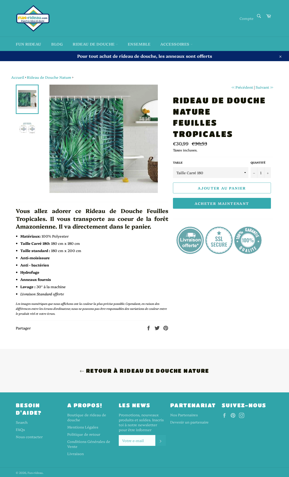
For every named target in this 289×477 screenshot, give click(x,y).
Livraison (75, 453)
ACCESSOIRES (175, 43)
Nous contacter (29, 436)
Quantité (258, 162)
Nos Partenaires (184, 414)
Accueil (17, 77)
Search (22, 422)
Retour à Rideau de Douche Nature (146, 371)
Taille (178, 162)
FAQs (20, 429)
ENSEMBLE (139, 43)
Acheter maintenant (222, 203)
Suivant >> (264, 87)
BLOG (57, 43)
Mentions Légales (82, 426)
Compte (247, 18)
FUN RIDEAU (28, 43)
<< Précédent (242, 87)
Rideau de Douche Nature (49, 77)
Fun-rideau (35, 473)
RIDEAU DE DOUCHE (94, 43)
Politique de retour (83, 434)
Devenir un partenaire (189, 421)
